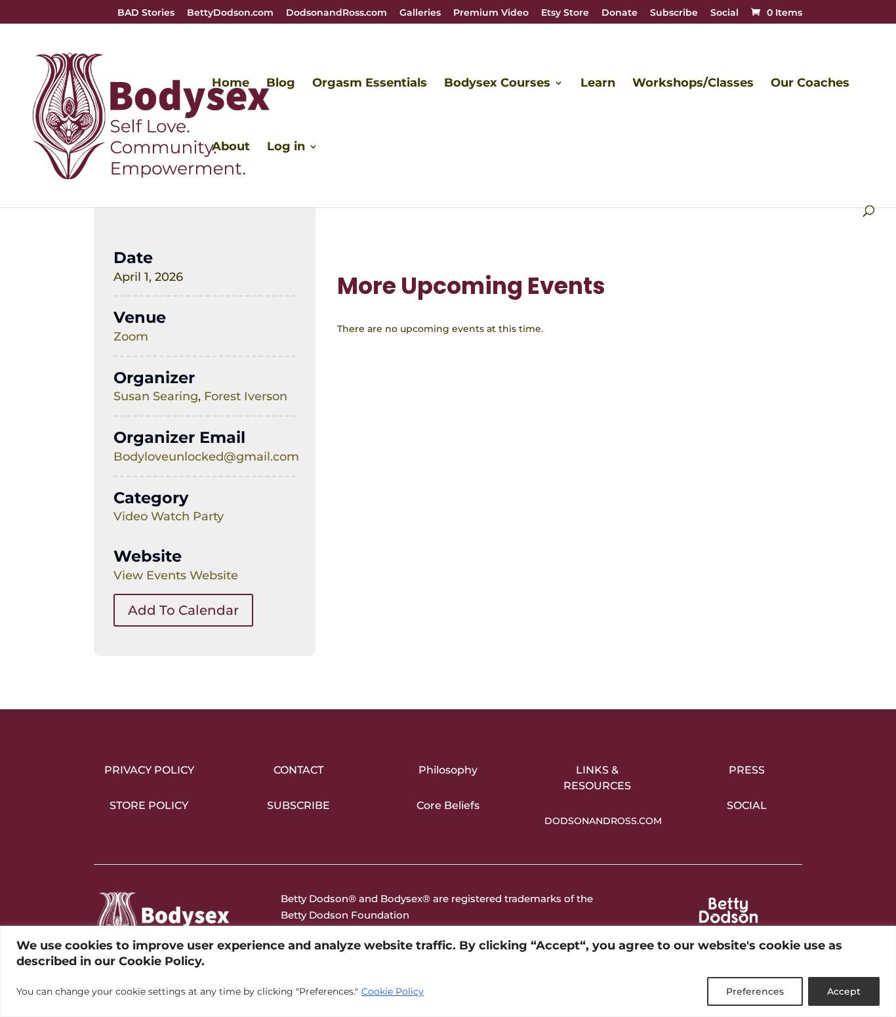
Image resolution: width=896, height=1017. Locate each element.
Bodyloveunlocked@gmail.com (206, 456)
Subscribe (674, 13)
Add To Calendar (183, 610)
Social (724, 13)
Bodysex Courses (497, 84)
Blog (280, 84)
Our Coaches (810, 84)
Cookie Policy (392, 991)
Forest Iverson (245, 396)
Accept (844, 991)
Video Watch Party (168, 516)
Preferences (755, 991)
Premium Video (491, 13)
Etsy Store (565, 13)
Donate (619, 13)
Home (230, 84)
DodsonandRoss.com (336, 13)
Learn (597, 84)
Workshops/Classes (693, 84)
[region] (448, 971)
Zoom (130, 336)
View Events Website (175, 575)
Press (747, 770)
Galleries (420, 13)
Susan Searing (155, 396)
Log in (286, 148)
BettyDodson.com (230, 13)
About (231, 148)
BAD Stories (145, 13)
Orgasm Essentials (369, 84)
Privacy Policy (149, 770)
